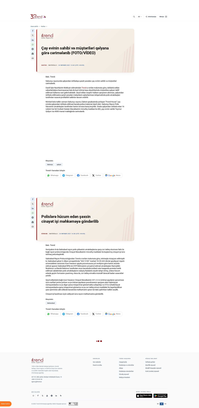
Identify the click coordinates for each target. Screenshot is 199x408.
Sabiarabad (51, 303)
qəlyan (59, 164)
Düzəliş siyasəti (124, 374)
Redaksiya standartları (126, 371)
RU (165, 404)
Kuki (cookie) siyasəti (152, 371)
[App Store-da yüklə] (144, 396)
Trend (84, 88)
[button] (33, 31)
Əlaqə (121, 368)
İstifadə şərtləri (150, 362)
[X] (42, 396)
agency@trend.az (37, 381)
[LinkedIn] (56, 396)
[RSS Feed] (61, 396)
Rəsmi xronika (97, 365)
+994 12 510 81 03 (37, 379)
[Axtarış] (134, 17)
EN (158, 404)
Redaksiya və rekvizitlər (126, 365)
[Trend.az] (38, 16)
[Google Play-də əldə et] (160, 396)
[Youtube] (47, 396)
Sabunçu (50, 164)
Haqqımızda (123, 362)
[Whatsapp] (33, 396)
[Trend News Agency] (37, 360)
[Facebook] (38, 396)
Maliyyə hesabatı (124, 377)
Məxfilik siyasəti (150, 365)
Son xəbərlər (97, 362)
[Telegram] (51, 396)
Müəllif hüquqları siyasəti (153, 368)
